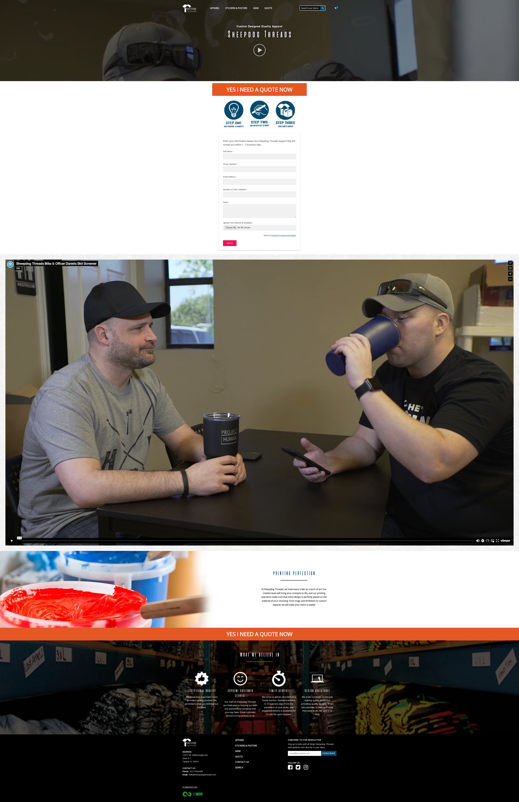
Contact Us (242, 761)
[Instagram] (307, 767)
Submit (230, 243)
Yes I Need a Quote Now (259, 89)
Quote (268, 8)
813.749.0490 (196, 771)
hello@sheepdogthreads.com (202, 774)
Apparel (214, 8)
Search (239, 767)
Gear (256, 8)
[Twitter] (299, 767)
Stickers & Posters (236, 8)
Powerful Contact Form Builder (283, 235)
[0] (335, 8)
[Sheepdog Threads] (189, 745)
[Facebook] (291, 767)
